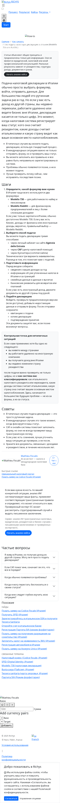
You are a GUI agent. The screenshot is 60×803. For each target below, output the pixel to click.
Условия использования (15, 745)
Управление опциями (30, 798)
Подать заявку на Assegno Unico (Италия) (24, 648)
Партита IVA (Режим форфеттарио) (21, 677)
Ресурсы (44, 12)
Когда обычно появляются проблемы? (26, 577)
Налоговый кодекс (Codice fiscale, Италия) (24, 657)
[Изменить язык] (4, 20)
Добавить (6, 725)
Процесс (13, 12)
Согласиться (11, 798)
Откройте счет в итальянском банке (21, 625)
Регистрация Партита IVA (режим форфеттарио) (28, 629)
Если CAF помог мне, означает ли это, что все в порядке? (27, 568)
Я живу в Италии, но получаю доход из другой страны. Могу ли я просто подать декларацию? (27, 557)
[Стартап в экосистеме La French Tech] (35, 737)
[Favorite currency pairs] (2, 705)
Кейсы (34, 12)
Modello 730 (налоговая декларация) (21, 665)
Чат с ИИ (54, 462)
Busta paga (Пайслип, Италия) (18, 669)
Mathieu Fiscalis (29, 456)
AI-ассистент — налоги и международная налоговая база (34, 462)
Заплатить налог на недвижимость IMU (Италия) (28, 640)
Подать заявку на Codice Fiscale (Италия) (21, 477)
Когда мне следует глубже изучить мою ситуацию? (26, 596)
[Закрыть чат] (12, 705)
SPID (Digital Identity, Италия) (17, 661)
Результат (24, 12)
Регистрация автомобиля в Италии (21, 644)
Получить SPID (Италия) (15, 614)
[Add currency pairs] (7, 705)
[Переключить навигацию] (3, 5)
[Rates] (4, 16)
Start (6, 24)
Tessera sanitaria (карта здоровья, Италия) (25, 673)
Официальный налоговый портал (18, 474)
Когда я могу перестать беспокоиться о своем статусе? (26, 586)
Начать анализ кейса (16, 74)
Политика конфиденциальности (14, 758)
